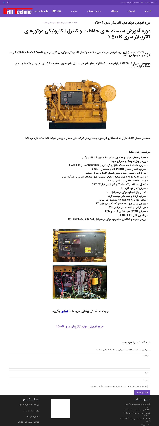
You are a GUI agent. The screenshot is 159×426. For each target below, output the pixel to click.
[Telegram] (4, 2)
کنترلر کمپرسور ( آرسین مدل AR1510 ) (137, 409)
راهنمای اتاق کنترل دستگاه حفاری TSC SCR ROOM (136, 414)
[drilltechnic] (18, 11)
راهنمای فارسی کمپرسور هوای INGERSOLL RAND (135, 420)
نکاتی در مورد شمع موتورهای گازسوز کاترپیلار (137, 405)
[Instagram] (8, 2)
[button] (126, 11)
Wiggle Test (145, 424)
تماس (64, 311)
